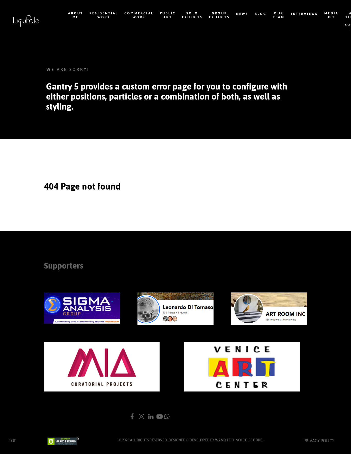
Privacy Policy (318, 440)
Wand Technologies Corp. (239, 440)
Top (12, 440)
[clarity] (26, 21)
